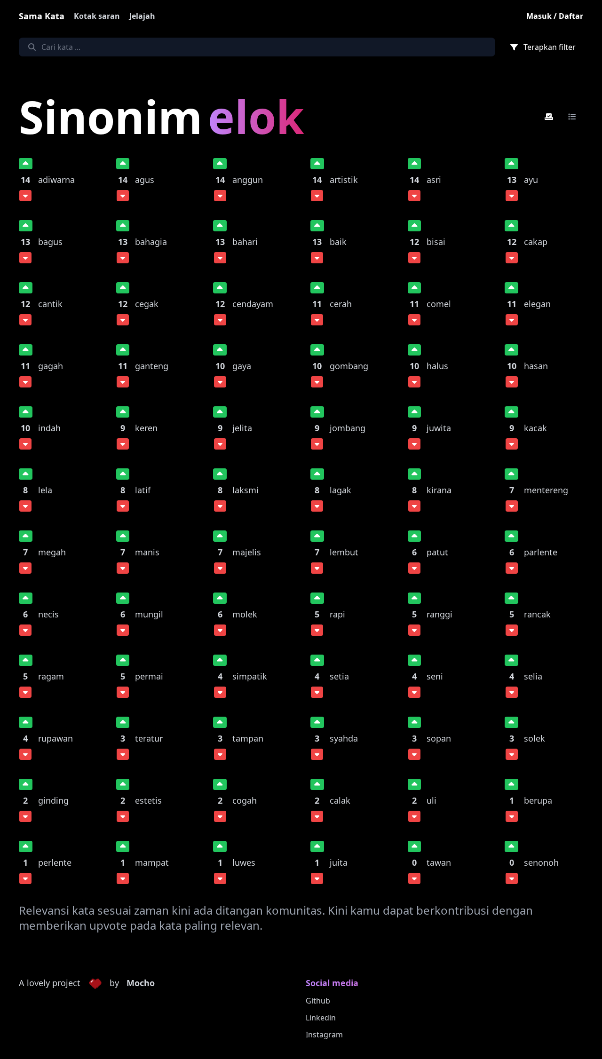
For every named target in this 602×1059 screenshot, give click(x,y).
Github (318, 1001)
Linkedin (321, 1017)
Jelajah (142, 16)
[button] (95, 983)
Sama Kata (41, 16)
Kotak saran (97, 16)
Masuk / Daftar (554, 16)
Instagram (324, 1034)
